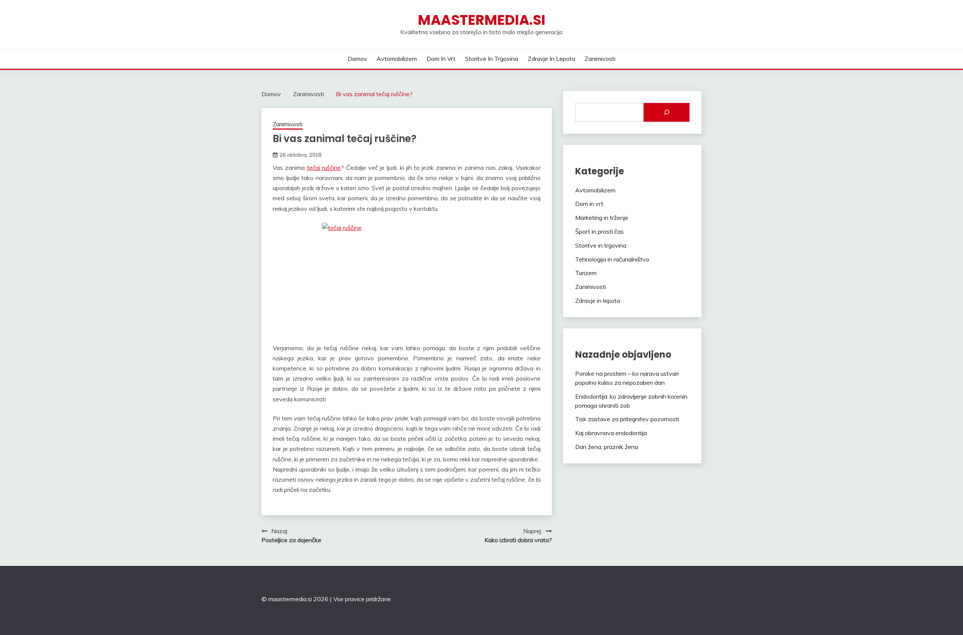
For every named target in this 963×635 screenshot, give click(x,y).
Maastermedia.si (481, 20)
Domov (357, 58)
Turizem (586, 273)
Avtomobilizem (397, 58)
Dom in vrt (441, 58)
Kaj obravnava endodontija (611, 433)
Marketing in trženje (601, 217)
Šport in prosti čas (599, 231)
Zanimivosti (600, 58)
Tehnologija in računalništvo (612, 259)
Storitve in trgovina (491, 58)
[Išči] (667, 112)
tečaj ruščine (324, 167)
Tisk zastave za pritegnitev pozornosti (627, 419)
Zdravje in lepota (551, 58)
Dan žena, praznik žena (606, 447)
